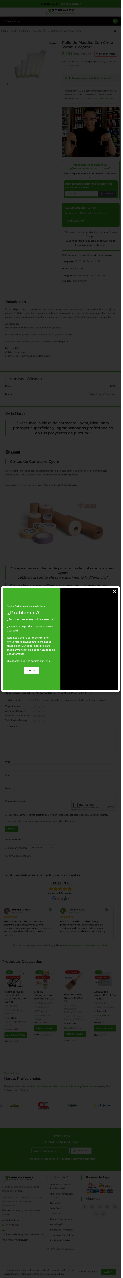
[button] (114, 591)
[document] (60, 639)
